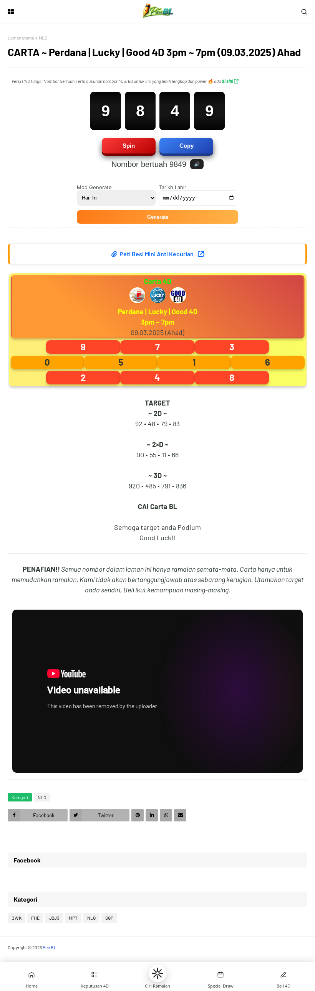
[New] (220, 974)
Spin (129, 145)
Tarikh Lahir (172, 187)
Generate (157, 217)
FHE (35, 917)
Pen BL (49, 947)
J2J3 (54, 917)
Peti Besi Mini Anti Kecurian (156, 253)
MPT (73, 917)
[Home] (31, 974)
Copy (186, 145)
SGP (109, 917)
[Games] (94, 974)
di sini (228, 81)
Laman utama (21, 37)
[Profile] (283, 974)
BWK (17, 917)
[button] (157, 973)
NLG (43, 37)
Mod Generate (94, 187)
